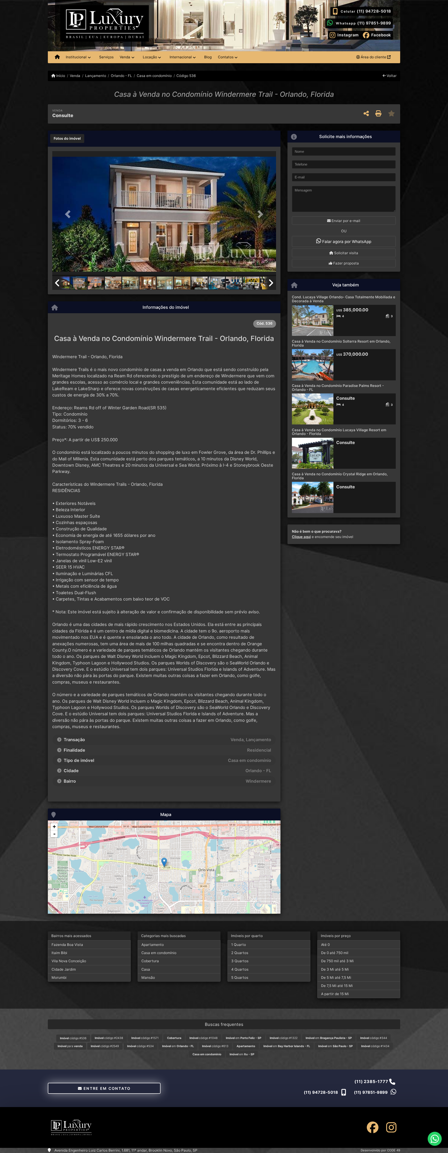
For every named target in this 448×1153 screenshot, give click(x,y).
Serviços (106, 57)
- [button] (54, 833)
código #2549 (105, 1046)
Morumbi (59, 977)
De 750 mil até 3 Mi (337, 961)
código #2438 (109, 1038)
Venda (75, 75)
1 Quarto (238, 944)
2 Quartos (239, 953)
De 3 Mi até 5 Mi (335, 969)
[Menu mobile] (57, 57)
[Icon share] (372, 1127)
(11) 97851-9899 (374, 23)
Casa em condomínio (154, 75)
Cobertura (150, 961)
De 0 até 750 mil (334, 953)
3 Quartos (239, 961)
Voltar (391, 75)
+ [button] (54, 827)
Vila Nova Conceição (69, 961)
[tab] (67, 138)
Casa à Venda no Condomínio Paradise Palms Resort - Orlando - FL (338, 387)
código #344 (373, 1038)
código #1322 (284, 1038)
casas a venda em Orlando (176, 369)
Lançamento (95, 75)
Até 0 (325, 944)
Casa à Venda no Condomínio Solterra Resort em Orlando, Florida (341, 343)
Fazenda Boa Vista (67, 944)
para (70, 1046)
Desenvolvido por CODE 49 (380, 1150)
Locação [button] (150, 57)
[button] (69, 214)
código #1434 (375, 1046)
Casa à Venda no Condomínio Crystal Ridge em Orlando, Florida (340, 476)
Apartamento (152, 944)
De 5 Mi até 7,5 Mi (336, 977)
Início (60, 75)
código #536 (73, 1038)
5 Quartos (239, 977)
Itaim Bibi (59, 953)
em (243, 1038)
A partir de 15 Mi (335, 994)
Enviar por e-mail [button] (345, 221)
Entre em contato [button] (106, 1088)
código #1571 (145, 1038)
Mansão (148, 977)
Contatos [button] (226, 57)
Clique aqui (301, 537)
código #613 (215, 1046)
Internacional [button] (181, 57)
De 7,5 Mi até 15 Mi (337, 985)
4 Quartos (239, 969)
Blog (208, 57)
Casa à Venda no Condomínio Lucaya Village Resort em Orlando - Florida (339, 432)
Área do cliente (373, 57)
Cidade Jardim (64, 969)
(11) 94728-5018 (374, 11)
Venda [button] (125, 57)
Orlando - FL (121, 75)
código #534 (140, 1046)
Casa (145, 969)
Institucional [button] (76, 57)
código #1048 (203, 1038)
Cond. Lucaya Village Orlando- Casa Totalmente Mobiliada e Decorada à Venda (343, 299)
